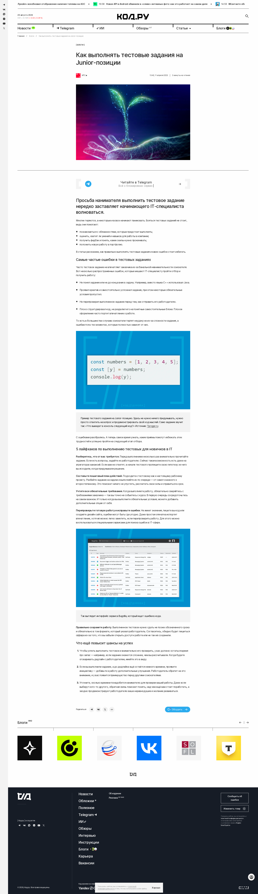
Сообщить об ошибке (235, 798)
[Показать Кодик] (251, 877)
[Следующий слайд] (247, 723)
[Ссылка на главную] (24, 796)
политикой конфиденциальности (232, 818)
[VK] (98, 709)
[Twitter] (105, 709)
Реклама (115, 797)
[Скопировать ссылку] (112, 709)
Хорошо (156, 887)
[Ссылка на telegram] (4, 5)
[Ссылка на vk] (4, 9)
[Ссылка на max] (4, 14)
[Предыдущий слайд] (240, 722)
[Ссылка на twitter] (4, 28)
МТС (84, 75)
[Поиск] (247, 16)
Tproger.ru (152, 425)
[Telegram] (91, 709)
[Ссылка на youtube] (4, 23)
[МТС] (78, 75)
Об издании (115, 793)
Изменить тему (232, 808)
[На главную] (133, 17)
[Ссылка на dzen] (4, 19)
